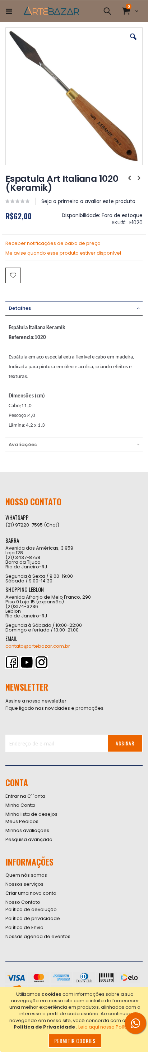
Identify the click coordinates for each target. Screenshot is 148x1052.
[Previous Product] (130, 178)
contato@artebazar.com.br (37, 646)
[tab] (74, 308)
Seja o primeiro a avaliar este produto (88, 201)
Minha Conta (20, 805)
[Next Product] (139, 178)
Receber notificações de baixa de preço (53, 243)
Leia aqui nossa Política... (107, 1027)
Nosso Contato (22, 902)
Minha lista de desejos (31, 814)
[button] (133, 42)
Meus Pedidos (21, 821)
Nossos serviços (24, 884)
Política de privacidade (32, 918)
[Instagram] (41, 662)
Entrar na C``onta (25, 796)
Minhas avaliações (27, 830)
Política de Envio (24, 927)
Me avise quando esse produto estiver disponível (63, 253)
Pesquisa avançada (28, 839)
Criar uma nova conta (30, 893)
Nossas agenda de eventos (37, 936)
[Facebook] (12, 662)
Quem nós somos (26, 875)
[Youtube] (26, 662)
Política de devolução (31, 909)
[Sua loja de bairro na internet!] (51, 11)
